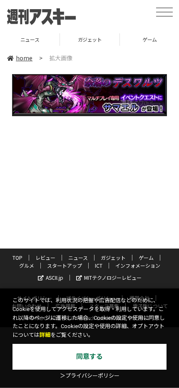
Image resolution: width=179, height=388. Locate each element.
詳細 (45, 335)
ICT (98, 265)
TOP (17, 257)
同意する (89, 357)
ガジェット (77, 39)
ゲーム (136, 39)
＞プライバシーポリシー (89, 376)
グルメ (26, 265)
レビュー (45, 257)
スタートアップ (64, 265)
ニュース (78, 257)
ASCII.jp (54, 277)
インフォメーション (137, 265)
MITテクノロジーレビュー (113, 277)
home (24, 58)
